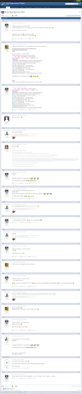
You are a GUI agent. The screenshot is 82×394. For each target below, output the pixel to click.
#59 (79, 357)
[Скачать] (12, 388)
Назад (3, 15)
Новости (3, 7)
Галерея (22, 7)
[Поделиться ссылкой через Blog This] (13, 388)
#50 (79, 216)
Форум (8, 7)
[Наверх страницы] (41, 392)
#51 (79, 229)
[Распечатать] (10, 388)
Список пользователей (15, 7)
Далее (16, 15)
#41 (79, 20)
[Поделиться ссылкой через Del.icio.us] (5, 388)
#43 (79, 84)
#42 (79, 42)
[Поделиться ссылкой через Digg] (3, 388)
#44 (79, 113)
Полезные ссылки (46, 7)
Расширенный (80, 3)
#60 (79, 372)
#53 (79, 260)
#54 (79, 273)
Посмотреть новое (75, 7)
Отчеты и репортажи (28, 7)
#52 (79, 243)
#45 (79, 128)
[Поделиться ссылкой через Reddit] (6, 388)
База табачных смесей (38, 7)
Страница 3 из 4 (7, 15)
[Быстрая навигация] (80, 7)
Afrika (22, 178)
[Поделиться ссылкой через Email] (9, 388)
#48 (79, 186)
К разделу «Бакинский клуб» (76, 386)
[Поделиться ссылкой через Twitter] (1, 388)
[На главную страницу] (15, 4)
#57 (79, 317)
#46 (79, 142)
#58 (79, 333)
